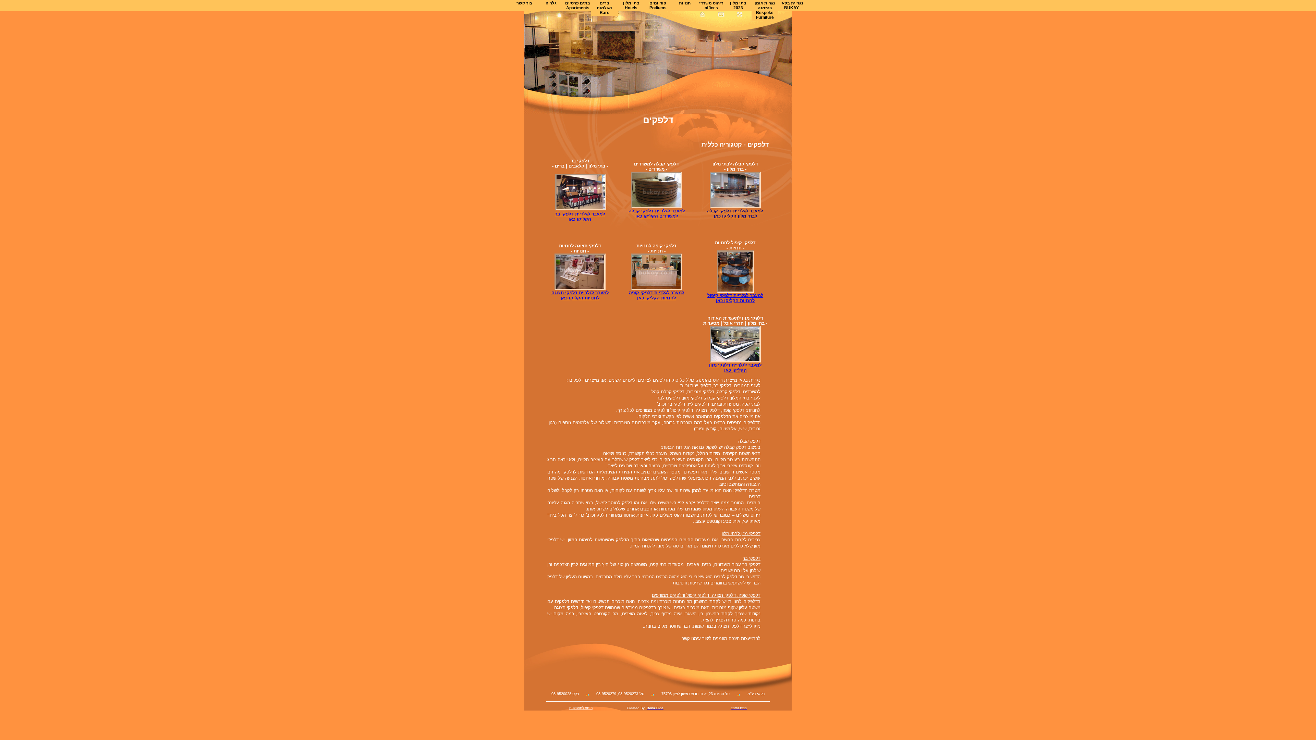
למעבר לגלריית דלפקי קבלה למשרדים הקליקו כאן (657, 213)
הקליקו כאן (735, 370)
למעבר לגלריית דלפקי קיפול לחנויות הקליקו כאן (735, 298)
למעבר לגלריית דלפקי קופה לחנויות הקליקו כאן (656, 295)
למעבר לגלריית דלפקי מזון (735, 365)
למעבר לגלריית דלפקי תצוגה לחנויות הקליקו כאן (580, 295)
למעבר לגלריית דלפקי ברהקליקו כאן (580, 216)
